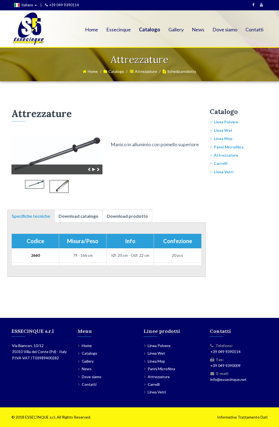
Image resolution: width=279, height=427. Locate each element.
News (198, 29)
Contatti (254, 29)
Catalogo (149, 29)
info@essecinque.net (228, 379)
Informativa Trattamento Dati (242, 417)
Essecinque (118, 29)
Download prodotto (127, 216)
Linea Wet (223, 130)
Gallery (176, 29)
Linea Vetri (223, 171)
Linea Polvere (226, 122)
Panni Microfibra (229, 147)
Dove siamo (225, 29)
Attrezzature (146, 71)
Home (91, 29)
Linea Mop (223, 138)
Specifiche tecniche (31, 216)
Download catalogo (78, 216)
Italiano (27, 5)
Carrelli (221, 163)
